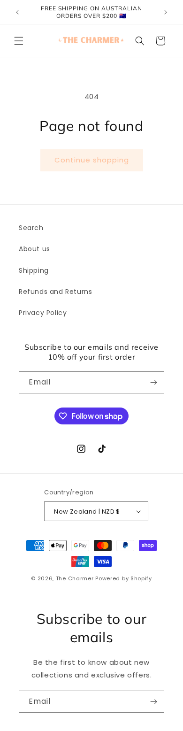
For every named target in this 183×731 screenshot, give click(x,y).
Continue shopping (91, 160)
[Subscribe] (153, 382)
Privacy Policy (43, 312)
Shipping (34, 270)
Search (31, 227)
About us (34, 249)
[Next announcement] (165, 12)
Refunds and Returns (55, 291)
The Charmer (75, 578)
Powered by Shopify (123, 578)
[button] (18, 41)
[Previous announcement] (17, 12)
